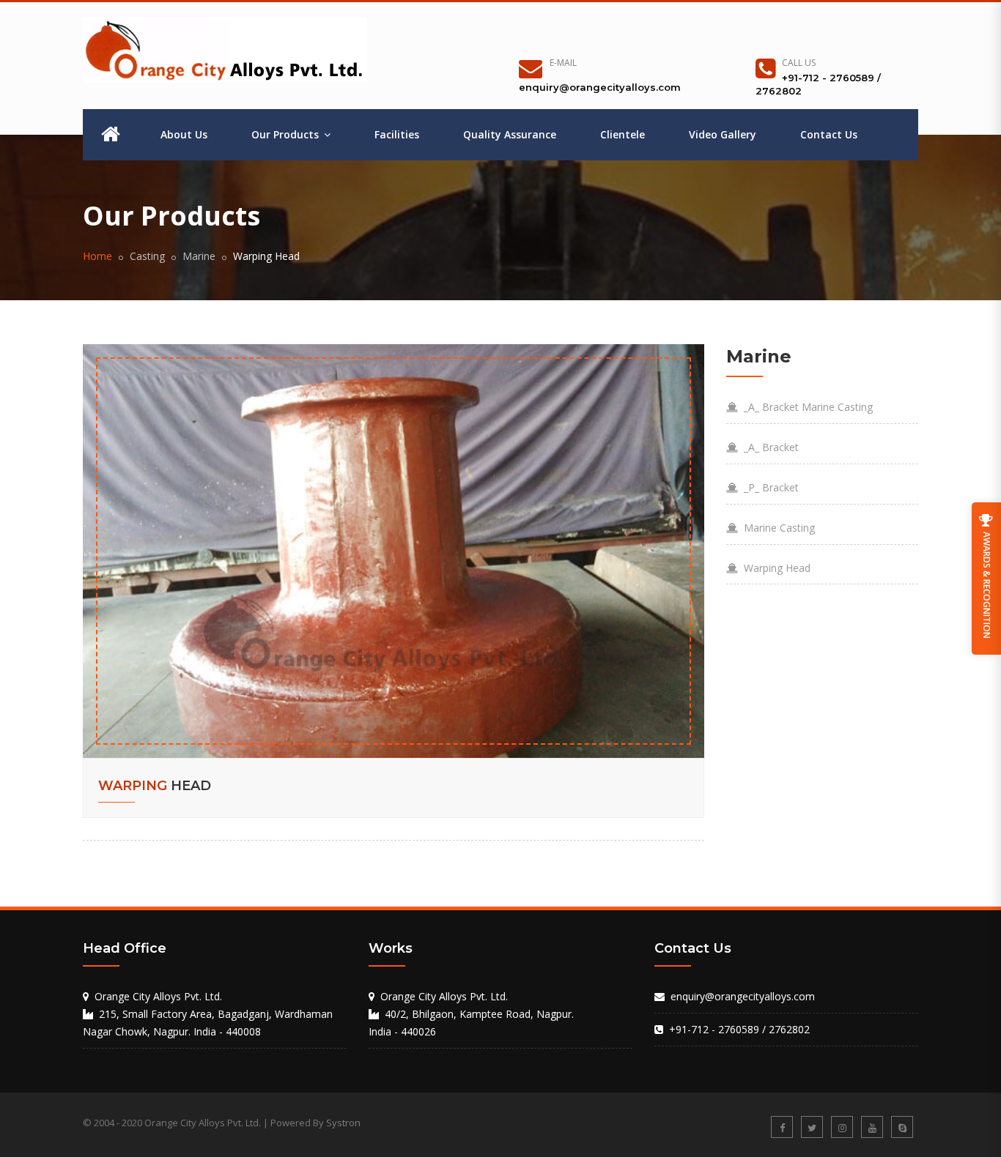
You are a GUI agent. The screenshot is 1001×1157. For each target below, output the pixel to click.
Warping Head (774, 568)
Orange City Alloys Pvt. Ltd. (444, 996)
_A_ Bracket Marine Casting (805, 407)
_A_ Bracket (768, 447)
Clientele (622, 134)
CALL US (799, 62)
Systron (343, 1122)
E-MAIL (563, 62)
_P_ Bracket (768, 487)
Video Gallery (722, 134)
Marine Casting (776, 528)
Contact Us (828, 134)
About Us (183, 134)
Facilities (396, 134)
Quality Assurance (509, 134)
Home (97, 256)
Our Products (286, 134)
